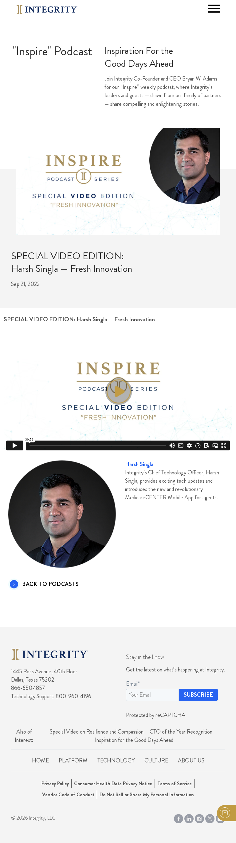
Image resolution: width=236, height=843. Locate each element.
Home (40, 761)
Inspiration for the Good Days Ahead (134, 740)
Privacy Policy (55, 783)
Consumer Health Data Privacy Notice (113, 783)
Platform (73, 761)
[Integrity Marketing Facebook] (178, 817)
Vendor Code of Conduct (68, 794)
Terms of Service (174, 783)
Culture (156, 761)
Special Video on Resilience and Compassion (97, 732)
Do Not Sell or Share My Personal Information (147, 794)
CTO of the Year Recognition (181, 732)
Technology (116, 761)
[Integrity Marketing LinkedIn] (189, 817)
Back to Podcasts (50, 584)
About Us (191, 761)
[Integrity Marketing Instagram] (199, 817)
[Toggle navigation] (214, 8)
